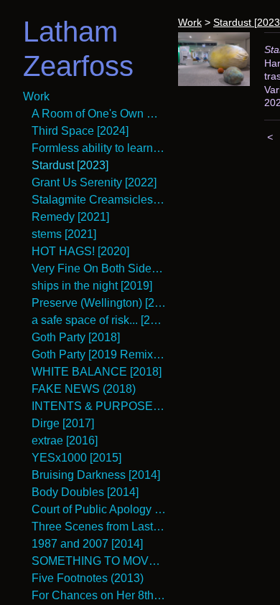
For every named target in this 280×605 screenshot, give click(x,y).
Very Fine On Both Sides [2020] (99, 268)
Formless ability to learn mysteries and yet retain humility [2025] (99, 148)
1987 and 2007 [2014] (87, 544)
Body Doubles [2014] (85, 492)
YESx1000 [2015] (76, 458)
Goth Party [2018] (76, 337)
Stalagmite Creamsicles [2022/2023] (99, 200)
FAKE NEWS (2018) (84, 389)
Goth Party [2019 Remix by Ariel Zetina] (99, 354)
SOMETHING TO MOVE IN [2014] (99, 561)
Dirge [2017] (63, 423)
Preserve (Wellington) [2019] (99, 303)
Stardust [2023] (70, 165)
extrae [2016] (65, 440)
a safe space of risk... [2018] (99, 320)
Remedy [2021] (70, 217)
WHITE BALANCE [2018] (97, 372)
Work (36, 96)
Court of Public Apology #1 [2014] (99, 509)
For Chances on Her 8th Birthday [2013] (99, 595)
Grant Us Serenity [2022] (94, 182)
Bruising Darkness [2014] (96, 475)
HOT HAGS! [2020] (80, 251)
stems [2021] (64, 234)
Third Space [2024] (80, 131)
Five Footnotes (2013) (88, 578)
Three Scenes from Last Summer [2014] (99, 526)
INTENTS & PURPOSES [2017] (99, 406)
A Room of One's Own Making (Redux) (99, 114)
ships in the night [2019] (92, 286)
